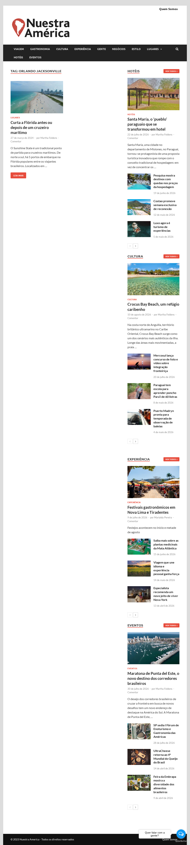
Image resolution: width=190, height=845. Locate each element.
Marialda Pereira (163, 517)
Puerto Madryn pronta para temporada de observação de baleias (163, 418)
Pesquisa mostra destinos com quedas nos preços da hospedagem (165, 181)
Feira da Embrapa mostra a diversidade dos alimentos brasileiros (164, 784)
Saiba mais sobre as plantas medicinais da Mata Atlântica (165, 544)
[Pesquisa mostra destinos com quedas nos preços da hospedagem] (139, 175)
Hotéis (18, 57)
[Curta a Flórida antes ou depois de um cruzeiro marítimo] (37, 98)
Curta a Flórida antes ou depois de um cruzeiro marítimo (31, 127)
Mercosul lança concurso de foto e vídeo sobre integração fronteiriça (165, 363)
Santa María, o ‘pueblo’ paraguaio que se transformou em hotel (147, 124)
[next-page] (135, 245)
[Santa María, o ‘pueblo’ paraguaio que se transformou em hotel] (153, 94)
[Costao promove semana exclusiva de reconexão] (139, 201)
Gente (101, 49)
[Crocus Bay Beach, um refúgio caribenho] (153, 279)
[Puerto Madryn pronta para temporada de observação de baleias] (139, 411)
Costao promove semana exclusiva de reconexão (164, 205)
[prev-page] (129, 245)
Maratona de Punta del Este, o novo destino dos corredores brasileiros (153, 678)
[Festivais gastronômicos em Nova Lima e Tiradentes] (153, 482)
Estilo (136, 49)
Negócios (118, 49)
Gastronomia (40, 49)
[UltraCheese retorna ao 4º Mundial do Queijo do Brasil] (139, 751)
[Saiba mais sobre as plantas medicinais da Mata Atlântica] (139, 541)
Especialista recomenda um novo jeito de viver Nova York (165, 593)
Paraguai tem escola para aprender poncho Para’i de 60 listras (165, 390)
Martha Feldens (48, 137)
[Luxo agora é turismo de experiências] (139, 223)
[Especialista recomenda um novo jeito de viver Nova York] (139, 588)
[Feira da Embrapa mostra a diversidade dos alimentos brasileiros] (139, 777)
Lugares (153, 49)
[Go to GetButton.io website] (181, 841)
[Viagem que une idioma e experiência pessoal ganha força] (139, 562)
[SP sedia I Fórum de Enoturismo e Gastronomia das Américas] (139, 725)
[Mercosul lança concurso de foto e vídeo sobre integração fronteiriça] (139, 355)
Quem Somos (168, 9)
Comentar (16, 141)
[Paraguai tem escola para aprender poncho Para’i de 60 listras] (139, 385)
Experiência (82, 49)
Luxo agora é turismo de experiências (162, 226)
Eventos (35, 57)
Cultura (62, 49)
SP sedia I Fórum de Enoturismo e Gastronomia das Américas (166, 730)
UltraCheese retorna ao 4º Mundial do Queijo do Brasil (165, 756)
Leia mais (17, 174)
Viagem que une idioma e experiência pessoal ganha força (166, 568)
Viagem (19, 49)
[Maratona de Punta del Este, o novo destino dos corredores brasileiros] (153, 648)
